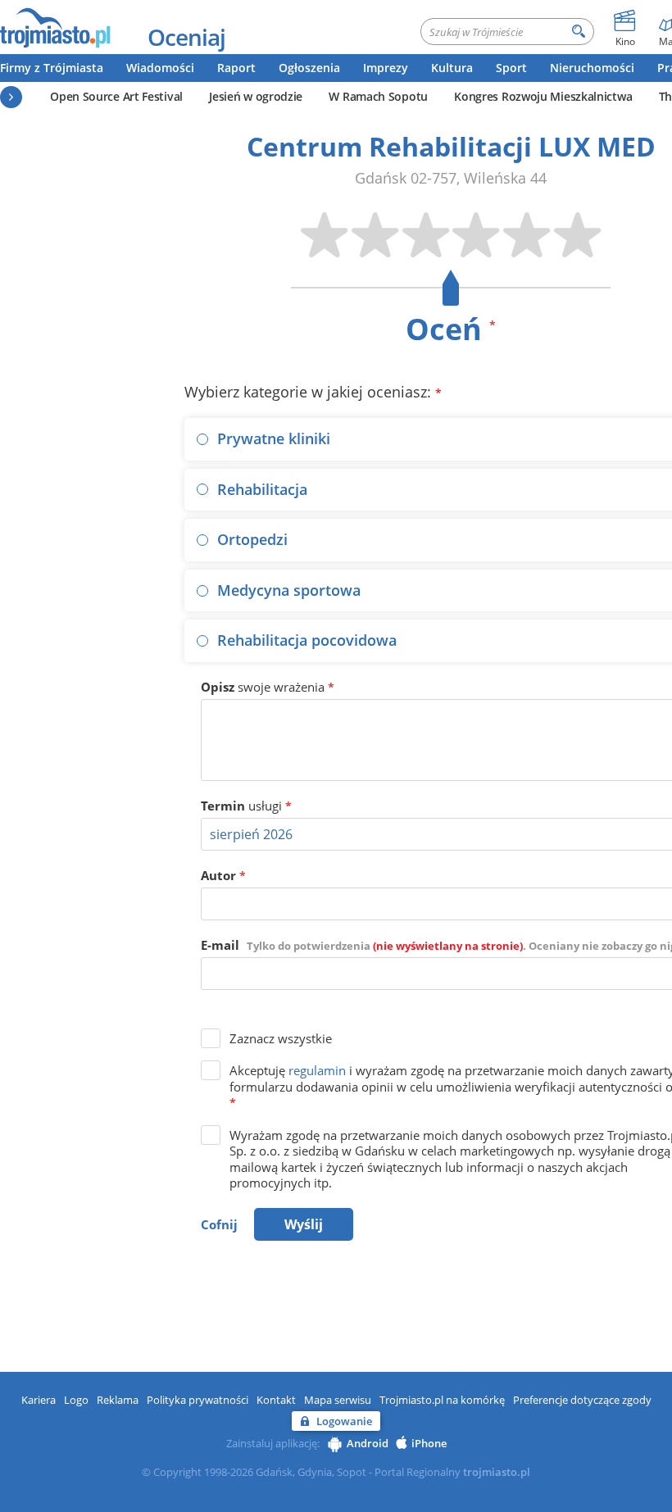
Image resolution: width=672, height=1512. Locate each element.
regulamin (317, 1070)
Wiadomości (160, 67)
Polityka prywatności (197, 1399)
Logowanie (344, 1421)
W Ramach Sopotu (378, 96)
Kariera (38, 1399)
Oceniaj (186, 36)
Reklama (117, 1399)
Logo (76, 1399)
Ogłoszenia (309, 67)
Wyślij (303, 1224)
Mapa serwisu (337, 1399)
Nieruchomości (592, 67)
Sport (511, 67)
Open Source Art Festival (116, 96)
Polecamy (11, 97)
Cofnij (219, 1224)
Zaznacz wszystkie (280, 1038)
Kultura (452, 67)
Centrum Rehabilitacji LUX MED (451, 146)
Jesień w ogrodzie (255, 96)
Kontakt (276, 1399)
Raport (236, 67)
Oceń (451, 329)
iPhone (429, 1443)
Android (367, 1443)
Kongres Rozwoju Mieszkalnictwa (543, 96)
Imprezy (385, 67)
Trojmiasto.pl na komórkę (442, 1399)
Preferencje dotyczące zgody (582, 1399)
